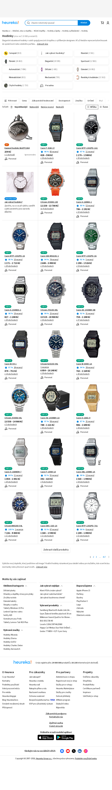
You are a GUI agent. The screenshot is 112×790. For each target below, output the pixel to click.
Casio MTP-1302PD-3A (86, 256)
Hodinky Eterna (10, 638)
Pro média (6, 692)
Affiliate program (63, 700)
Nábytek (80, 611)
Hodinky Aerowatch (11, 649)
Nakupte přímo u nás (38, 688)
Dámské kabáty (9, 601)
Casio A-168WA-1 (84, 202)
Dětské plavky (9, 590)
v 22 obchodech (82, 212)
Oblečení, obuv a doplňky (22, 31)
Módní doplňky (39, 31)
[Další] (109, 557)
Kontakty (6, 680)
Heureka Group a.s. (44, 758)
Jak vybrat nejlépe (49, 586)
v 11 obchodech (11, 536)
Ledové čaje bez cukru (12, 611)
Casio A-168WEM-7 (13, 472)
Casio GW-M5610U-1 (49, 256)
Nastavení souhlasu (37, 692)
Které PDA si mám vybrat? (51, 590)
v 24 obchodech (82, 428)
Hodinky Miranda (10, 635)
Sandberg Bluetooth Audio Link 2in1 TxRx (56, 610)
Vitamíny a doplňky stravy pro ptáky (18, 594)
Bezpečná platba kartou (39, 700)
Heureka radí (34, 684)
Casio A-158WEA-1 (13, 310)
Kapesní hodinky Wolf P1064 (17, 148)
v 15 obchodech (82, 536)
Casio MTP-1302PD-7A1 (87, 526)
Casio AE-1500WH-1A (50, 418)
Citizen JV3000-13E (49, 202)
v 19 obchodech (47, 266)
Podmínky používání (10, 684)
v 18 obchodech (47, 158)
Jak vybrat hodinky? (14, 202)
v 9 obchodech (46, 482)
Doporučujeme (84, 586)
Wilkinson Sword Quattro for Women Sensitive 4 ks (56, 617)
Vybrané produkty (49, 605)
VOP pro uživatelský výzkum (41, 703)
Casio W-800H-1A (84, 364)
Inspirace (87, 692)
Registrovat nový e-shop (66, 680)
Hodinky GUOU (9, 642)
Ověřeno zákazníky (91, 677)
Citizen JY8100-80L (49, 310)
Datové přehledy (63, 696)
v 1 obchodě (10, 155)
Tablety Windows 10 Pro (13, 608)
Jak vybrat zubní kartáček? (51, 594)
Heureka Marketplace (65, 688)
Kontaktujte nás (56, 716)
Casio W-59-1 (11, 364)
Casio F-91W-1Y (47, 148)
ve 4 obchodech (47, 209)
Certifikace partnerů (91, 688)
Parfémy (79, 594)
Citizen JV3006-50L (13, 418)
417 (104, 557)
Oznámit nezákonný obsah (13, 703)
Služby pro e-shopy (64, 684)
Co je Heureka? (8, 677)
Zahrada (79, 608)
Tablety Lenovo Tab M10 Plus (15, 622)
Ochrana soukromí (36, 696)
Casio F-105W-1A (48, 472)
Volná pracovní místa (11, 688)
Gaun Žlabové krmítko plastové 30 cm (55, 613)
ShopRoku (87, 680)
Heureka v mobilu (36, 680)
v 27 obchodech (82, 320)
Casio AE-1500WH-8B (85, 310)
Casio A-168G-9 (83, 418)
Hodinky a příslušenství (70, 31)
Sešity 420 (7, 615)
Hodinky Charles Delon (13, 645)
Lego (78, 604)
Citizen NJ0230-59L (49, 364)
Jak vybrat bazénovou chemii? (52, 597)
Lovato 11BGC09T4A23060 (51, 624)
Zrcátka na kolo (9, 597)
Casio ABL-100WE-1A (85, 472)
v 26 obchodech (47, 428)
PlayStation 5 (82, 601)
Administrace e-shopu (65, 677)
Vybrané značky (11, 630)
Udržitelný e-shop (90, 696)
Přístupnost (7, 707)
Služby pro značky (63, 692)
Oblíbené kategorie (13, 586)
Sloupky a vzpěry (10, 604)
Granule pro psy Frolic (12, 619)
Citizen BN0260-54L (14, 526)
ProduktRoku (88, 684)
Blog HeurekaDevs (10, 700)
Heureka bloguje (9, 696)
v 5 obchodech (11, 424)
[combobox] (51, 23)
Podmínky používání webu (86, 758)
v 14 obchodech (11, 374)
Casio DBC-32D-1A (48, 526)
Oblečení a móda (83, 615)
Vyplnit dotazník (56, 726)
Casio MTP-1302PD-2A (15, 256)
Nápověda (60, 707)
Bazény (79, 597)
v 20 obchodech (82, 158)
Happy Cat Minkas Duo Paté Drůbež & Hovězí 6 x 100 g (56, 627)
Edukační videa (62, 703)
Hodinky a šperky (53, 31)
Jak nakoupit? (35, 677)
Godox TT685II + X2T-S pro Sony (53, 631)
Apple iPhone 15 (83, 590)
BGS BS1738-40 (46, 621)
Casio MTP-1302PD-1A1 (87, 148)
